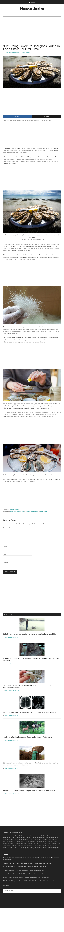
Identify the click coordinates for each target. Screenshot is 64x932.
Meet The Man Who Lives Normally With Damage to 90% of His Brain (29, 712)
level (35, 511)
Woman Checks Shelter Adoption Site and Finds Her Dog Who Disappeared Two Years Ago (26, 877)
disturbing (16, 511)
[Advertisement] (32, 32)
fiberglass (21, 511)
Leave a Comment (25, 52)
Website (5, 563)
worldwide (46, 511)
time (38, 511)
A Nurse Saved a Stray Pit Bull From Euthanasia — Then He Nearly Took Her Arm (23, 870)
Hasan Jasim (32, 8)
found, (32, 511)
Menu (33, 2)
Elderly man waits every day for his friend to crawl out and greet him (29, 634)
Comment (6, 528)
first (26, 511)
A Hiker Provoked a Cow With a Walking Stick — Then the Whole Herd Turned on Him (24, 866)
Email (5, 554)
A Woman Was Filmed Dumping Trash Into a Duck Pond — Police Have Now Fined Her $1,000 (27, 863)
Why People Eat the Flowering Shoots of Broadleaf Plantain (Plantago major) (23, 873)
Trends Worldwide (14, 509)
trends (41, 511)
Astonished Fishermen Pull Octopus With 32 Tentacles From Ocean (29, 791)
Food (28, 511)
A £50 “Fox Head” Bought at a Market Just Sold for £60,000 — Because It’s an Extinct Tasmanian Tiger (29, 880)
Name (5, 546)
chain (11, 511)
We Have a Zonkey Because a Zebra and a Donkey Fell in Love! (27, 737)
